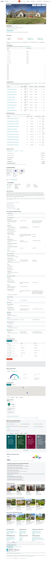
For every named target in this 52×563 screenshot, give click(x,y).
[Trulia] (7, 550)
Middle (17, 397)
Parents (21, 433)
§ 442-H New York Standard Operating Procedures (11, 545)
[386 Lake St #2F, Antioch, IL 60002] (30, 487)
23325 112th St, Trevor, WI (11, 107)
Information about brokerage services (12, 546)
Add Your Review (26, 450)
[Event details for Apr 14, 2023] (44, 355)
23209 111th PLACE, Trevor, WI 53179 (12, 118)
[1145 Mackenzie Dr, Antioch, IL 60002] (30, 502)
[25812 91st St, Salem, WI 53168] (21, 502)
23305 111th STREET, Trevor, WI (11, 89)
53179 (19, 3)
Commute (25, 433)
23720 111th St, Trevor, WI (11, 99)
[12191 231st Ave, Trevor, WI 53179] (21, 517)
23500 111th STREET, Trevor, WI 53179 (12, 142)
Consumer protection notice (19, 546)
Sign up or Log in (46, 1)
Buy (21, 1)
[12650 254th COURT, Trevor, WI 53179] (40, 502)
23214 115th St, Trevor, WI (11, 97)
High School (21, 397)
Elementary (12, 397)
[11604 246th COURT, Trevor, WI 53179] (11, 502)
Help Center (22, 558)
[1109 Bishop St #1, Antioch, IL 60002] (40, 487)
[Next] (45, 490)
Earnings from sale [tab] (10, 150)
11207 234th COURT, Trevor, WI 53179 (12, 134)
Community (11, 433)
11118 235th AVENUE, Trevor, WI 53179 (13, 139)
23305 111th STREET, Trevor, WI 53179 (12, 131)
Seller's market (14, 379)
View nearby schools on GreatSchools (13, 416)
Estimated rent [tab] (16, 150)
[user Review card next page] (45, 441)
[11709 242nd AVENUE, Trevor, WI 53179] (11, 517)
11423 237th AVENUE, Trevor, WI (12, 102)
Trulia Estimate (10, 46)
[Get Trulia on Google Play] (17, 550)
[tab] (9, 341)
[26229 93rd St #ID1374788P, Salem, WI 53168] (11, 487)
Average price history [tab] (15, 371)
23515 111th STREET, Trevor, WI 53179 (12, 144)
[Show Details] (44, 49)
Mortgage (27, 1)
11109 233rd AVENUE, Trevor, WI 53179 (13, 121)
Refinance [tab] (21, 150)
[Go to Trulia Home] (2, 1)
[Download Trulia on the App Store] (11, 550)
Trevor (17, 3)
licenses (10, 544)
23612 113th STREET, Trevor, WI (11, 94)
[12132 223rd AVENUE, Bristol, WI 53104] (30, 517)
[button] (19, 1)
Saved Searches (39, 1)
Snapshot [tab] (8, 371)
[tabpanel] (26, 159)
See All (8, 429)
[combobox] (12, 1)
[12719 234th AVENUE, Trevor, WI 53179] (40, 517)
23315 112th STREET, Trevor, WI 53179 (12, 123)
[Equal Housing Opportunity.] (15, 558)
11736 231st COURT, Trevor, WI (11, 110)
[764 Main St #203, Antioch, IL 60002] (21, 487)
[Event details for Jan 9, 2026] (44, 345)
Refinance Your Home (10, 30)
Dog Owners (17, 433)
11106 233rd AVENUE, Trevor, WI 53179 (13, 126)
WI (14, 3)
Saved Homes (33, 1)
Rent (24, 1)
